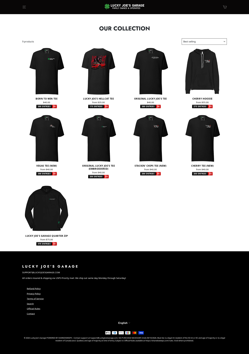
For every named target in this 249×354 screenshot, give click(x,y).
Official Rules (33, 308)
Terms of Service (35, 298)
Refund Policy (34, 288)
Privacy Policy (34, 293)
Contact (31, 313)
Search (30, 303)
